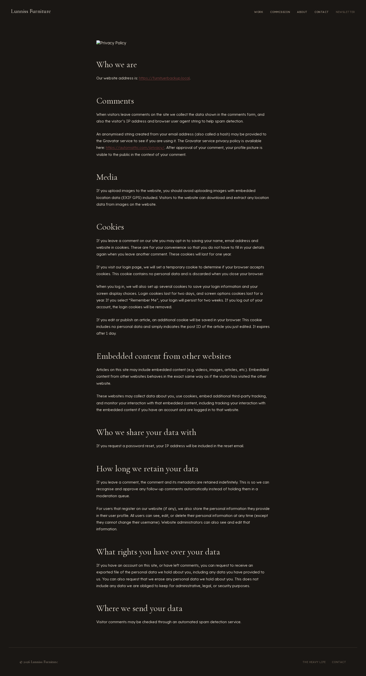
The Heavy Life (314, 662)
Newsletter (345, 12)
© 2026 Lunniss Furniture (39, 662)
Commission (280, 12)
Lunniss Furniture (31, 11)
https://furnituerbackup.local (164, 78)
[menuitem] (258, 11)
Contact (321, 12)
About (302, 12)
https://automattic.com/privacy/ (135, 147)
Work (258, 12)
